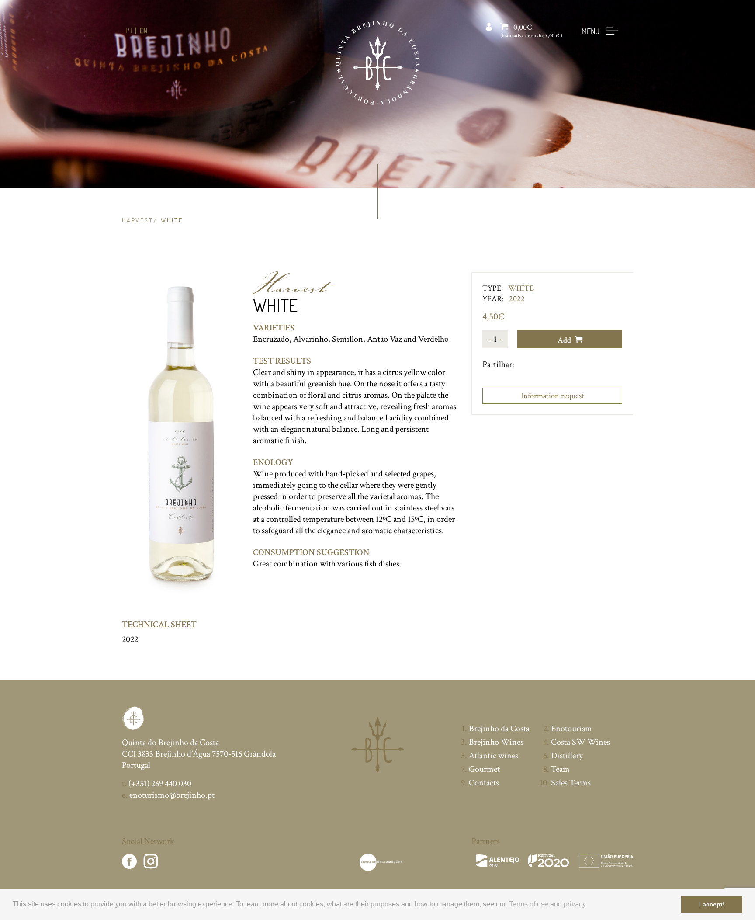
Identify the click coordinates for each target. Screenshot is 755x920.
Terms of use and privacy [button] (547, 904)
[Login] (488, 27)
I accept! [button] (712, 904)
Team (560, 769)
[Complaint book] (381, 862)
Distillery (567, 755)
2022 (130, 639)
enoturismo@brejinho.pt (168, 795)
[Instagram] (150, 862)
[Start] (378, 63)
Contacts (484, 782)
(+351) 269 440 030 (156, 783)
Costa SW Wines (580, 742)
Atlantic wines (493, 755)
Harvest (137, 220)
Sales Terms (571, 782)
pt (129, 30)
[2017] (554, 861)
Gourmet (484, 769)
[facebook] (129, 862)
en (143, 30)
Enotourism (571, 728)
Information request (552, 396)
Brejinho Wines (496, 742)
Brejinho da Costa (499, 728)
